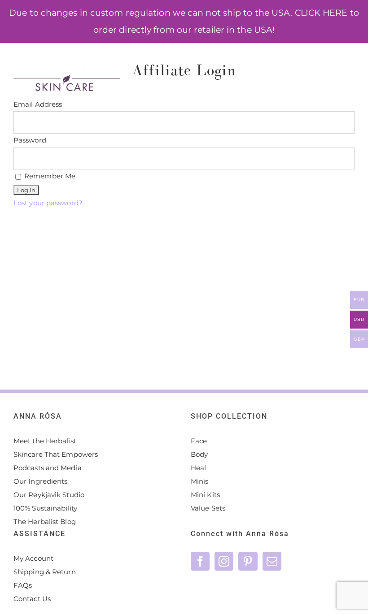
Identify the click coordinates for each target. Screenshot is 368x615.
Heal (198, 467)
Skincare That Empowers (55, 454)
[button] (103, 161)
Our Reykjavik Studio (48, 494)
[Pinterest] (247, 561)
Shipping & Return (44, 571)
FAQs (22, 585)
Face (199, 441)
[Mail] (272, 561)
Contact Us (32, 598)
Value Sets (208, 508)
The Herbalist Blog (44, 521)
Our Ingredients (40, 481)
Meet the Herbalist (44, 441)
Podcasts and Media (47, 467)
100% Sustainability (45, 508)
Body (199, 454)
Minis (200, 481)
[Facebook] (200, 561)
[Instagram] (224, 561)
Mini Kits (205, 494)
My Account (33, 558)
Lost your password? (48, 203)
